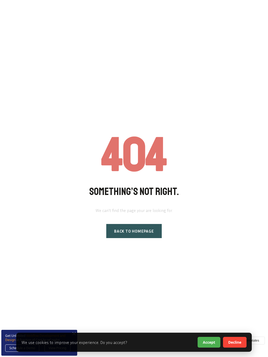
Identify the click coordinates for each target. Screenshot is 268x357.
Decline (234, 342)
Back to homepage (134, 231)
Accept (209, 342)
